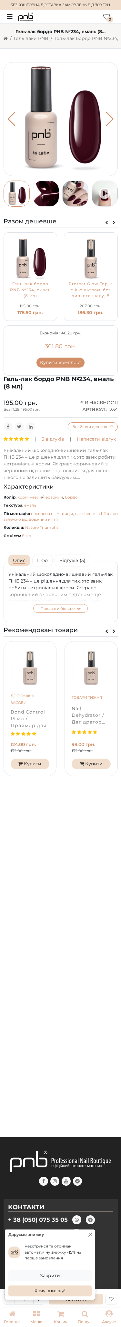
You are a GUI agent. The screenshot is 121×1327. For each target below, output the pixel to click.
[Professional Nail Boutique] (25, 16)
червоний (53, 497)
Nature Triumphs (41, 527)
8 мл (26, 535)
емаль (30, 505)
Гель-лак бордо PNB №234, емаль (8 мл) (30, 289)
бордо (71, 497)
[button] (36, 1317)
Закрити (50, 1275)
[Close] (90, 1235)
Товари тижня (87, 697)
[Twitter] (19, 426)
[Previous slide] (106, 223)
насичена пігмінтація (52, 513)
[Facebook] (8, 426)
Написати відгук (96, 439)
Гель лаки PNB (31, 38)
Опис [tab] (19, 560)
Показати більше (58, 608)
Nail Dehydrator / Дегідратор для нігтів (88, 715)
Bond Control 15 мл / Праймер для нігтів (28, 719)
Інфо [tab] (42, 560)
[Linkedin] (30, 426)
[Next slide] (114, 223)
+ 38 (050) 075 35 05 (38, 1219)
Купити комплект (60, 362)
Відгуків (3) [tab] (72, 560)
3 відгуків (53, 439)
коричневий (29, 497)
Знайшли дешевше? (93, 426)
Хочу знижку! (50, 1291)
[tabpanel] (60, 591)
